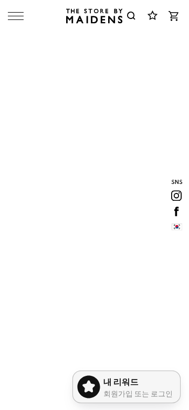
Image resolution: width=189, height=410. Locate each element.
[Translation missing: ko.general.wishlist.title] (152, 16)
